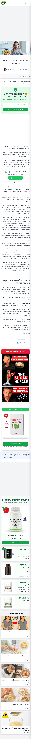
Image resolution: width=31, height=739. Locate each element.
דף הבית (29, 55)
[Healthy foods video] (15, 362)
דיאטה (23, 55)
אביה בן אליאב (11, 69)
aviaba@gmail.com (18, 343)
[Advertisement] (15, 23)
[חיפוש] (25, 3)
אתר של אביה (21, 339)
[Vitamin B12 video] (15, 394)
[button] (15, 76)
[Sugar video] (15, 378)
